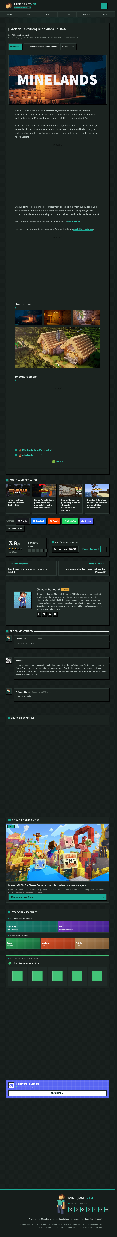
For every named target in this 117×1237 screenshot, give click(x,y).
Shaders (67, 14)
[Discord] (106, 1209)
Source (59, 461)
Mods (48, 14)
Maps (105, 14)
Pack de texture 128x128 (65, 549)
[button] (68, 46)
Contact (76, 1219)
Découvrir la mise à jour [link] (57, 896)
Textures (86, 14)
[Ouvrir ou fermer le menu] (104, 6)
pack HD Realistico (83, 228)
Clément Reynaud (48, 589)
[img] (17, 976)
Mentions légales (62, 1219)
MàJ (28, 14)
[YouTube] (100, 1209)
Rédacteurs (46, 1219)
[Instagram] (88, 1209)
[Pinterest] (76, 1209)
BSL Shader (73, 221)
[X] (70, 1209)
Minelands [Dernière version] (37, 450)
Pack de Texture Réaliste (93, 549)
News (9, 14)
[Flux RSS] (94, 1209)
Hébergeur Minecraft (93, 1219)
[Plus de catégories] (103, 549)
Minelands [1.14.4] (32, 455)
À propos (32, 1219)
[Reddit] (82, 1209)
